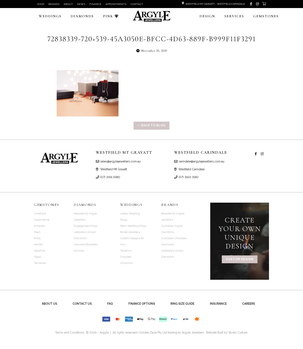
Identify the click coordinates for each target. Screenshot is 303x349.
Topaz (37, 256)
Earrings (79, 250)
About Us (49, 303)
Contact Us (82, 303)
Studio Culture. (238, 332)
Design (207, 16)
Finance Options (141, 303)
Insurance (218, 303)
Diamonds (82, 16)
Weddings (50, 16)
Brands (54, 4)
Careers (248, 303)
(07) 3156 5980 (110, 177)
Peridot (38, 244)
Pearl (37, 232)
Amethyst (40, 213)
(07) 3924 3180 (188, 177)
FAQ (110, 303)
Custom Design (239, 259)
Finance (95, 4)
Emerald (39, 225)
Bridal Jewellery (130, 232)
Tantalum (126, 250)
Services (234, 16)
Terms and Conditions (69, 332)
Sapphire (39, 250)
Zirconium (126, 262)
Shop (40, 4)
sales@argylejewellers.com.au (120, 161)
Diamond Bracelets (85, 244)
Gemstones (266, 16)
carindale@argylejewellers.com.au (201, 161)
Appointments (116, 4)
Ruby (37, 238)
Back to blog (153, 125)
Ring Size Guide (182, 303)
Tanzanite (40, 262)
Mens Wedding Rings (133, 225)
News (81, 4)
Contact (137, 4)
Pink (108, 16)
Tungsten (126, 256)
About (68, 4)
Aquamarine (41, 219)
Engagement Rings (85, 225)
